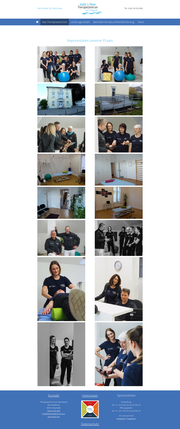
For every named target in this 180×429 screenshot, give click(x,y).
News (141, 22)
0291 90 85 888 (53, 411)
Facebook (120, 418)
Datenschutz (90, 424)
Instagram (131, 418)
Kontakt (53, 395)
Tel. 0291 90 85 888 (133, 8)
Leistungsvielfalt (80, 22)
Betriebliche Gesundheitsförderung (113, 22)
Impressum (90, 395)
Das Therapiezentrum (54, 22)
